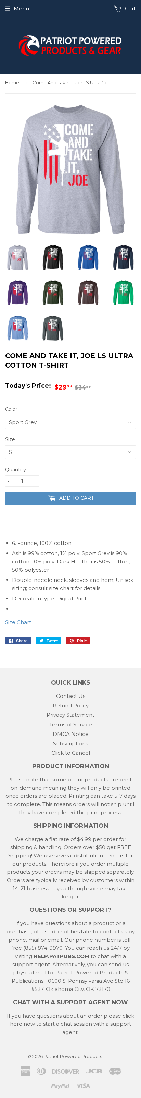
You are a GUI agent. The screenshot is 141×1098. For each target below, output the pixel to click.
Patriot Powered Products (73, 1056)
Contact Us (70, 696)
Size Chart (18, 622)
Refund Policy (71, 705)
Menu (21, 8)
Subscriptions (70, 743)
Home (12, 82)
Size (10, 439)
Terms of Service (70, 724)
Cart (130, 8)
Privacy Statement (70, 715)
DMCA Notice (71, 734)
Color (11, 409)
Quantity (15, 470)
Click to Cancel (70, 753)
